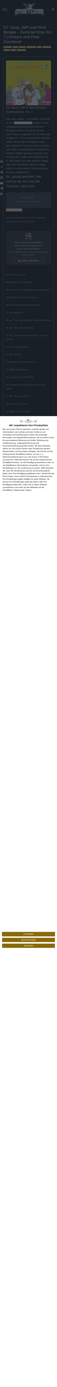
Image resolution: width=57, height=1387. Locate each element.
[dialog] (28, 901)
